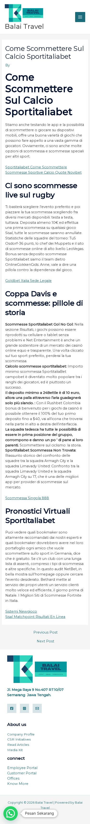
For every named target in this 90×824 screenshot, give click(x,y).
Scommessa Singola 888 (27, 498)
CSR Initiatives (19, 739)
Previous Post (45, 632)
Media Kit (15, 750)
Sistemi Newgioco (21, 611)
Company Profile (21, 734)
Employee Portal (22, 768)
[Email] (37, 708)
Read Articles (18, 745)
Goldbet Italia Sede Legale (28, 281)
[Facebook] (11, 708)
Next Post (45, 641)
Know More (17, 784)
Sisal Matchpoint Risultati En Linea (35, 617)
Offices (13, 778)
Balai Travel (24, 26)
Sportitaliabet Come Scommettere (36, 167)
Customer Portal (21, 773)
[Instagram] (24, 708)
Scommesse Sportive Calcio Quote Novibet (43, 172)
